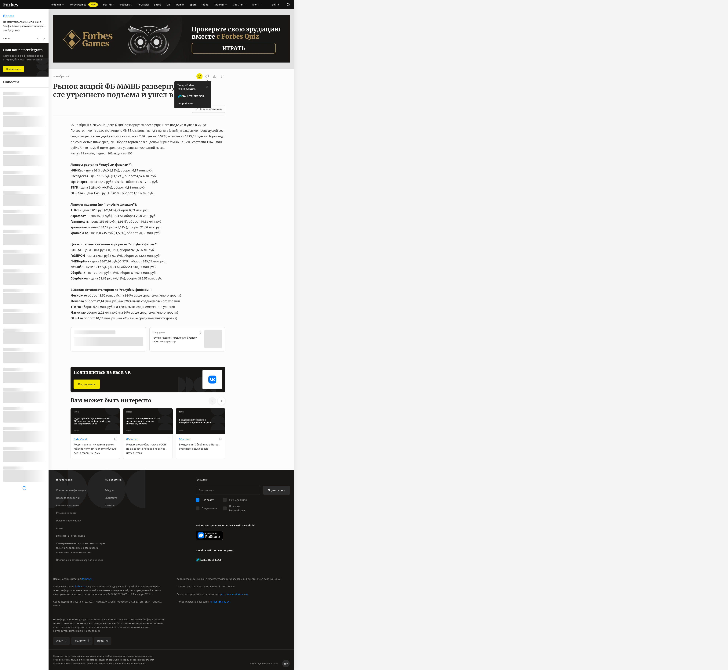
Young (204, 4)
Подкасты (143, 4)
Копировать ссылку (210, 109)
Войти (275, 4)
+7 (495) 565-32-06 (219, 601)
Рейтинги (108, 4)
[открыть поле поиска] (288, 5)
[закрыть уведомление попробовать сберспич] (207, 87)
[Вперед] (231, 340)
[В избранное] (121, 332)
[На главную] (10, 4)
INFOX (100, 641)
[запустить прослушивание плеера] (207, 76)
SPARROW (80, 641)
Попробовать (185, 103)
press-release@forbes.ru (234, 594)
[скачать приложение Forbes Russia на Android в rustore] (209, 535)
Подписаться (86, 384)
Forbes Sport (80, 438)
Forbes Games (83, 4)
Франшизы (126, 4)
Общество (131, 438)
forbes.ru (87, 579)
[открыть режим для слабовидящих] (199, 76)
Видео (157, 4)
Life (168, 4)
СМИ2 (59, 641)
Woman (180, 4)
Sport (193, 4)
